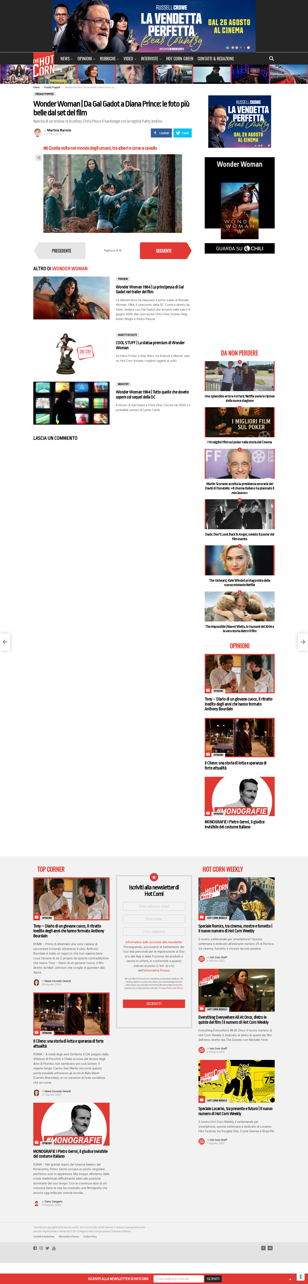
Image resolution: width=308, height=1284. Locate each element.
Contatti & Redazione (216, 58)
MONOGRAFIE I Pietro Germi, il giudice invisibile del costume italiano (235, 824)
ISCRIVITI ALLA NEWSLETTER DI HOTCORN (118, 1279)
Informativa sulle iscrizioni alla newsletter (154, 942)
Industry (123, 384)
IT (263, 1248)
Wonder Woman (70, 268)
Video (128, 58)
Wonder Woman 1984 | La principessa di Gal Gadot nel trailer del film (150, 289)
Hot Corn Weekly (217, 918)
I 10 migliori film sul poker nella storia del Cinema (239, 442)
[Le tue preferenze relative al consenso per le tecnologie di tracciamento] (301, 1277)
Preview (123, 279)
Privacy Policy (165, 988)
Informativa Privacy (156, 970)
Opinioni (85, 58)
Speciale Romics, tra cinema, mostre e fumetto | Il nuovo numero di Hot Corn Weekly (235, 929)
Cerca (271, 58)
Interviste (149, 58)
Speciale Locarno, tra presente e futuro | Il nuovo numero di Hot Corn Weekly (235, 1111)
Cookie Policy (90, 1236)
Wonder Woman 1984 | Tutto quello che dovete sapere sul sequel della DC (152, 394)
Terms (180, 988)
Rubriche (108, 58)
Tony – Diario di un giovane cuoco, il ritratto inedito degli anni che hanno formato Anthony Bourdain (239, 704)
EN (270, 1248)
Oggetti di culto (127, 334)
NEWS (65, 58)
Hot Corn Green (179, 58)
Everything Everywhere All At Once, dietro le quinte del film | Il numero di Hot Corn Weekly (233, 1020)
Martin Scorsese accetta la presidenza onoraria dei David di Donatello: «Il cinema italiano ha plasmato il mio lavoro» (239, 488)
